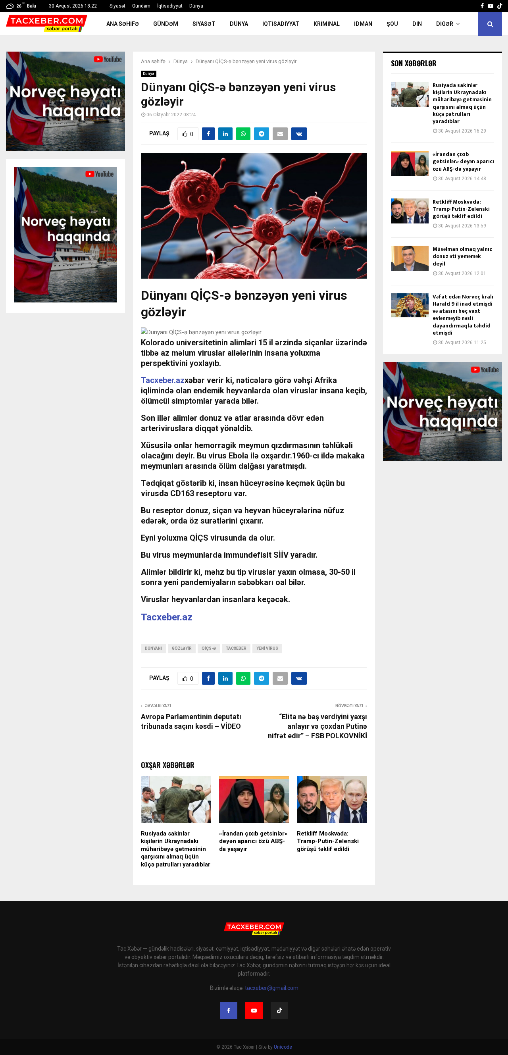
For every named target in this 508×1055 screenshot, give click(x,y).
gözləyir (182, 648)
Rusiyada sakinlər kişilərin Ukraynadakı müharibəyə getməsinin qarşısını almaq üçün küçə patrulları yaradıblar (175, 849)
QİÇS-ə (209, 648)
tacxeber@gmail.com (271, 988)
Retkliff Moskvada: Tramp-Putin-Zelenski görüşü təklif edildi (328, 841)
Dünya (196, 6)
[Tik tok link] (499, 6)
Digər (444, 24)
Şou (392, 24)
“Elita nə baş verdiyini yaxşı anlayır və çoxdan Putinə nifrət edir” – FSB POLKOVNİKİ (317, 726)
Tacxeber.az (166, 617)
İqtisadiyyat (170, 6)
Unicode (283, 1047)
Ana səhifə (122, 24)
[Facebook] (228, 1010)
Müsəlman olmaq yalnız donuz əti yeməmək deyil (462, 256)
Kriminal (327, 24)
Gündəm (141, 6)
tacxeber (236, 648)
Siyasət (117, 6)
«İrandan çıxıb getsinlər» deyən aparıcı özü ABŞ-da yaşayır (253, 841)
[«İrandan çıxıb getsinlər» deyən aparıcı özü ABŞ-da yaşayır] (410, 163)
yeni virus (267, 648)
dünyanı (153, 648)
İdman (363, 24)
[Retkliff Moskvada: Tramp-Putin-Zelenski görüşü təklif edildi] (410, 210)
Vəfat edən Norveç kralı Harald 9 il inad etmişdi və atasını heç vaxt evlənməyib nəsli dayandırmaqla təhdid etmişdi (463, 314)
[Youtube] (254, 1010)
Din (417, 24)
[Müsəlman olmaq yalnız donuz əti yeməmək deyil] (410, 258)
